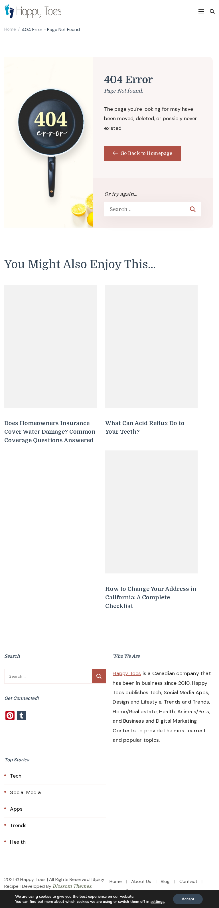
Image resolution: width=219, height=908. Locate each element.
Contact (188, 881)
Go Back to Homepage (145, 153)
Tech (15, 775)
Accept (188, 899)
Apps (16, 808)
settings (157, 901)
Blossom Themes (71, 886)
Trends (18, 825)
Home (116, 881)
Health (18, 842)
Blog (165, 881)
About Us (141, 881)
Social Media (25, 792)
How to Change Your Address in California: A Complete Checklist (150, 597)
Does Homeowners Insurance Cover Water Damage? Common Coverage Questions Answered (50, 432)
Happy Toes (127, 673)
